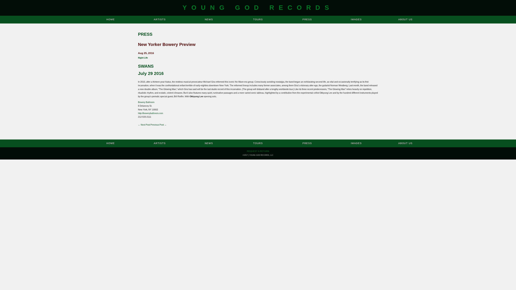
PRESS (307, 19)
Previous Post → (158, 125)
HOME (110, 19)
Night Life (143, 58)
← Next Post (144, 125)
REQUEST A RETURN (258, 151)
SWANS (146, 66)
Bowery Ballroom (146, 102)
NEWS (209, 19)
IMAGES (356, 19)
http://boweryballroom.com (150, 113)
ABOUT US (405, 19)
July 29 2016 (151, 73)
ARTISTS (160, 19)
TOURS (258, 19)
